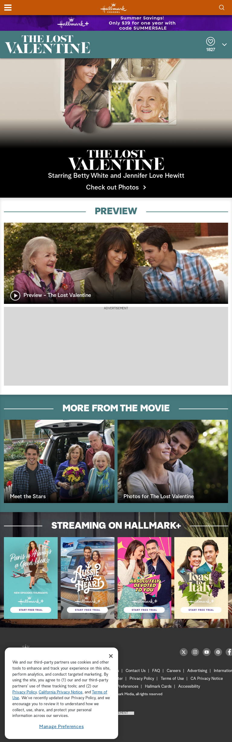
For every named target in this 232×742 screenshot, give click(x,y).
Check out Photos (112, 187)
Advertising (197, 671)
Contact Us (136, 671)
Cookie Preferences (121, 687)
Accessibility (189, 687)
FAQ (156, 671)
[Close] (111, 656)
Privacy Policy (142, 679)
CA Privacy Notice (207, 679)
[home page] (113, 7)
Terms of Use (172, 679)
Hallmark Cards (158, 687)
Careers (174, 671)
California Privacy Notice (60, 692)
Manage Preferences (61, 726)
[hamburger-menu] (7, 7)
